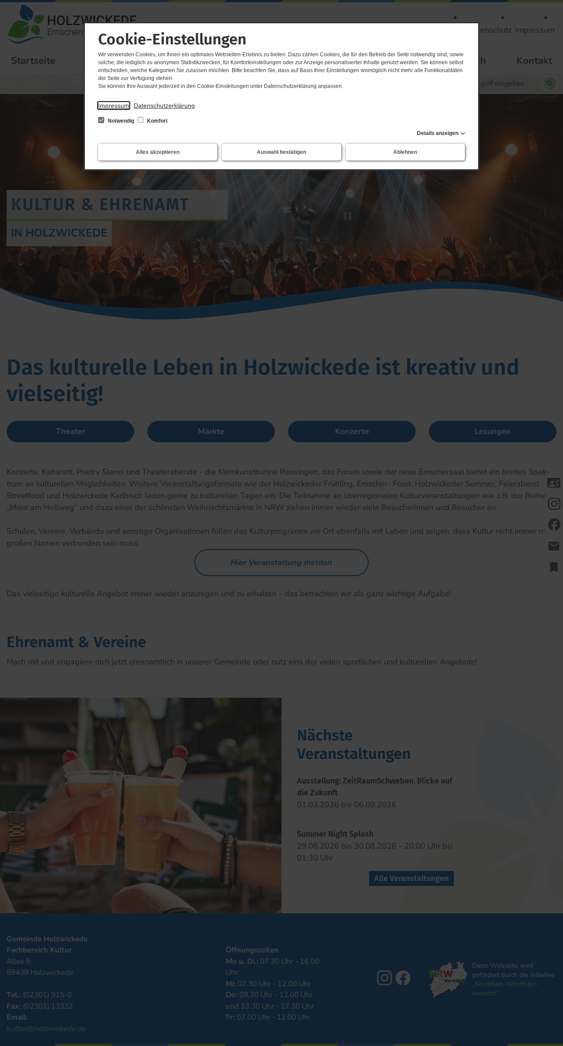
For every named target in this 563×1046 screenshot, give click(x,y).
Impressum (113, 105)
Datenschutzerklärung (164, 105)
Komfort (157, 121)
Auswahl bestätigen (281, 152)
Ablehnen (405, 152)
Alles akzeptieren (157, 152)
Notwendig (120, 121)
